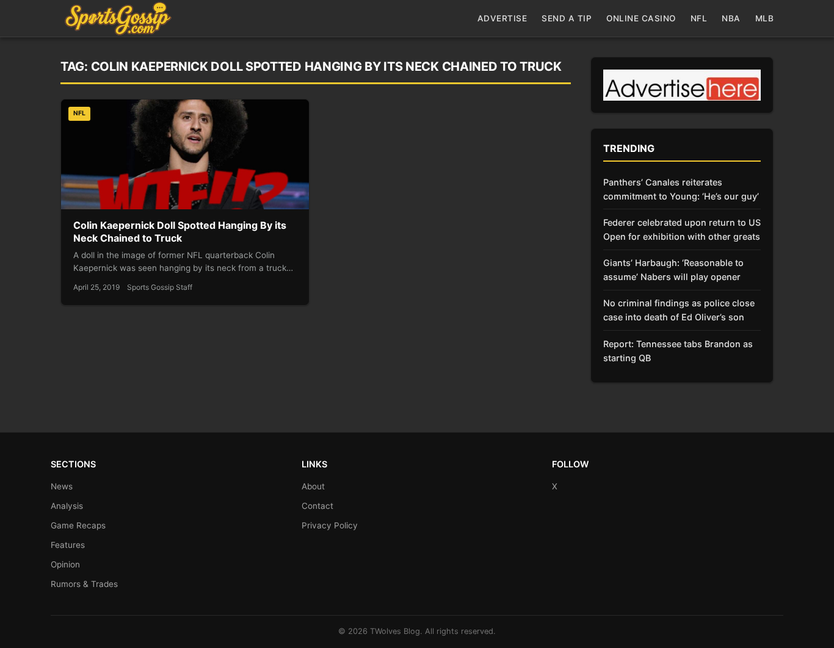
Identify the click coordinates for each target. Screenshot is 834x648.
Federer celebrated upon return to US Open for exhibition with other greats (682, 229)
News (62, 486)
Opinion (65, 564)
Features (68, 545)
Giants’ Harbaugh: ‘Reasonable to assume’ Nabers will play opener (673, 269)
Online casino (641, 18)
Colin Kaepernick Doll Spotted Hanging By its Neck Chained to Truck (179, 232)
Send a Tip (567, 18)
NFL (699, 18)
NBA (731, 18)
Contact (317, 506)
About (313, 486)
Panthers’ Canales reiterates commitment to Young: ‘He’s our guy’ (681, 189)
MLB (764, 18)
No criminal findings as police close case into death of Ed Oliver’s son (679, 310)
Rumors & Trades (84, 584)
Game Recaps (78, 525)
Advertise (502, 18)
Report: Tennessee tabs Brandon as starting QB (678, 351)
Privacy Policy (330, 525)
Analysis (67, 506)
